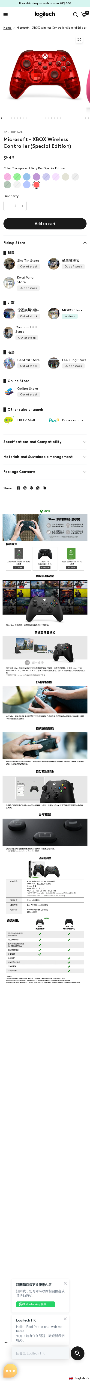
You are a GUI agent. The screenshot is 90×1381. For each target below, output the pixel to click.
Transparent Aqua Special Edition (26, 184)
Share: (8, 488)
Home (7, 27)
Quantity (11, 196)
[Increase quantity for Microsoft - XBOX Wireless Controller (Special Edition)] (22, 206)
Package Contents (19, 472)
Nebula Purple (46, 177)
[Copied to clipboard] (44, 488)
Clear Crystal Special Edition (17, 184)
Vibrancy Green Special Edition (17, 177)
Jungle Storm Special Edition (7, 184)
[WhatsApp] (38, 488)
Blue (26, 177)
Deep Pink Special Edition (7, 177)
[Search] (75, 14)
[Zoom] (79, 39)
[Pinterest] (31, 488)
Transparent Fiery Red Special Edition (36, 184)
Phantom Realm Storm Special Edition (56, 177)
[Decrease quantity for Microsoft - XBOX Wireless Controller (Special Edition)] (7, 206)
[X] (25, 488)
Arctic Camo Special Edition (75, 177)
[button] (79, 1378)
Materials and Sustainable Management (38, 457)
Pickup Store (14, 243)
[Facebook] (18, 488)
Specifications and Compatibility (32, 442)
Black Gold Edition (65, 177)
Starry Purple (36, 177)
